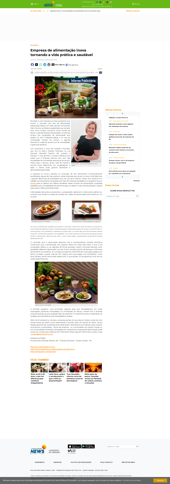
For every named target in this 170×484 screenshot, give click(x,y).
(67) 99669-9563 (98, 4)
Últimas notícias (133, 11)
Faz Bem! (34, 45)
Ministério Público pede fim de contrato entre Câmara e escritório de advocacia (121, 150)
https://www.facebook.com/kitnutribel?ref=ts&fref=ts (52, 349)
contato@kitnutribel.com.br (41, 334)
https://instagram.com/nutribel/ (43, 352)
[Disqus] (66, 412)
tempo (33, 183)
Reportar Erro (128, 462)
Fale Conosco (106, 462)
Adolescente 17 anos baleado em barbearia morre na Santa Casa (75, 11)
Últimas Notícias (113, 110)
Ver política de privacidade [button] (131, 480)
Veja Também (39, 359)
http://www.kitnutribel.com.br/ (42, 347)
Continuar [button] (160, 480)
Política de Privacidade (81, 462)
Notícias (136, 180)
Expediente (39, 462)
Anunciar (57, 462)
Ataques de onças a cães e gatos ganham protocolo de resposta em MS (121, 137)
